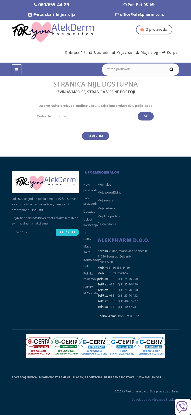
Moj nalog (149, 52)
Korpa (172, 52)
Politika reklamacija (91, 276)
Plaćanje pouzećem (87, 377)
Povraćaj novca (24, 377)
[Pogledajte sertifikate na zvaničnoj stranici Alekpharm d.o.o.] (95, 346)
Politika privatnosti (91, 290)
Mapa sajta (87, 249)
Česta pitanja (107, 224)
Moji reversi (106, 200)
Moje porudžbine (110, 192)
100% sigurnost (149, 377)
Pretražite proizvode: (52, 116)
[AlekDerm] (54, 31)
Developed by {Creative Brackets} (155, 399)
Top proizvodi (90, 201)
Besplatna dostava (119, 377)
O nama (87, 236)
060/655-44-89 (53, 4)
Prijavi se (124, 52)
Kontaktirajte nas (92, 263)
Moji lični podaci (109, 216)
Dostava (89, 211)
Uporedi (101, 52)
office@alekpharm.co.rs (142, 14)
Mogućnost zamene (54, 377)
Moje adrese (107, 208)
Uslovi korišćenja (90, 222)
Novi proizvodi (90, 187)
